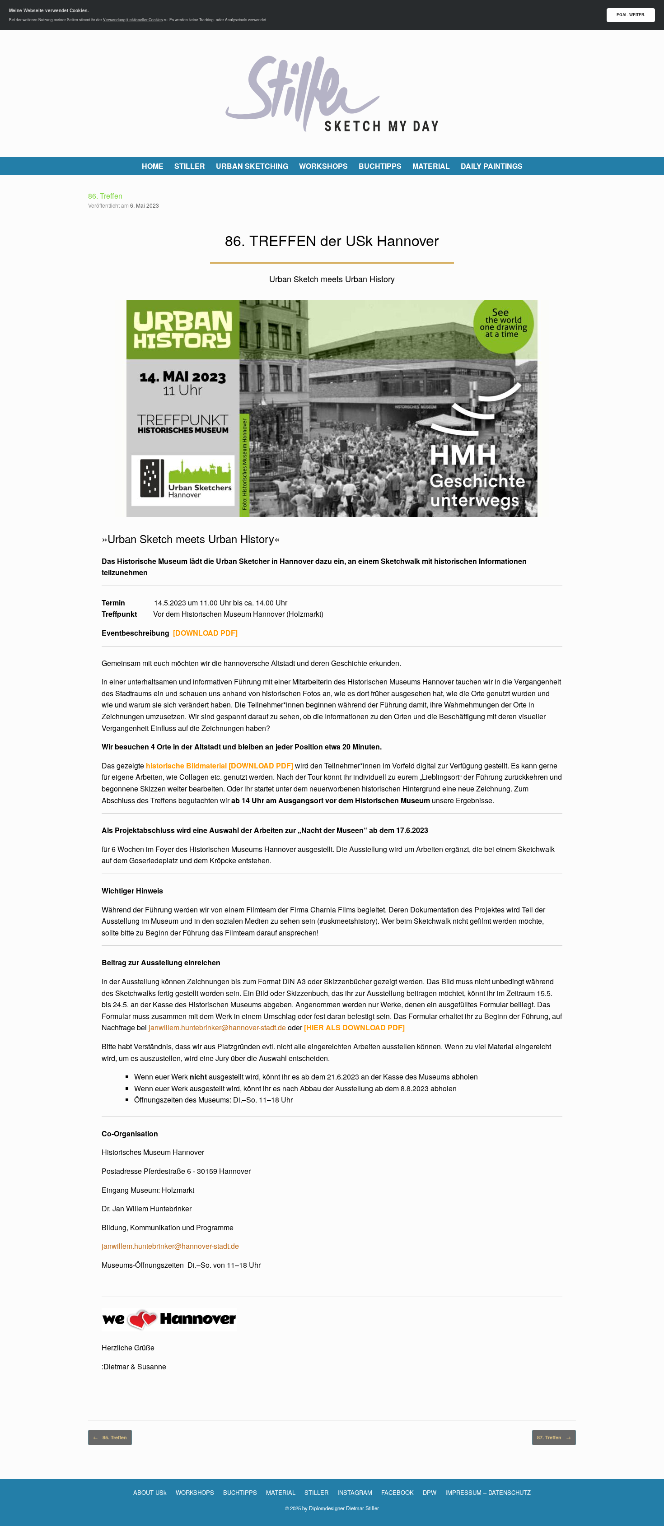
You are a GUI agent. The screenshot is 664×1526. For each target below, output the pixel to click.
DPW (429, 1492)
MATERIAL (431, 166)
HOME (153, 166)
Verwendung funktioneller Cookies (133, 19)
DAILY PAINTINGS (492, 166)
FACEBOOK (397, 1492)
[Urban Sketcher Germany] (332, 94)
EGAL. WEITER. (631, 15)
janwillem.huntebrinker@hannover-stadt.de (217, 1027)
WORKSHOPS (323, 166)
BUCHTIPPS (380, 166)
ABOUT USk (150, 1492)
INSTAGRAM (354, 1492)
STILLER (189, 166)
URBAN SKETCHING (252, 166)
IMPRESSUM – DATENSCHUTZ (488, 1492)
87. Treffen (554, 1437)
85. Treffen (110, 1437)
